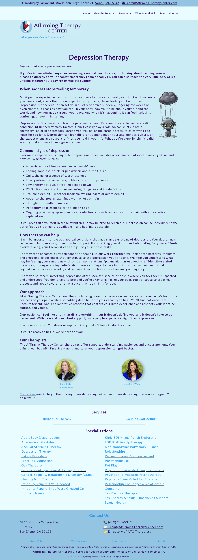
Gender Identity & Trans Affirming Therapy (53, 470)
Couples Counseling (141, 419)
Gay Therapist (31, 465)
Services (123, 13)
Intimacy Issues (32, 493)
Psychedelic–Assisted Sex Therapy (131, 479)
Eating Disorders (34, 456)
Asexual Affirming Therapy (41, 447)
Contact (173, 13)
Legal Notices (119, 541)
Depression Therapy (36, 451)
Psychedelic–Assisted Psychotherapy (133, 474)
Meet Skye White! (132, 384)
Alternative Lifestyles (37, 442)
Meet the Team (102, 13)
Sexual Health (115, 502)
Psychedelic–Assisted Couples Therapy (134, 470)
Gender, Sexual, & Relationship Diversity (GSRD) (57, 474)
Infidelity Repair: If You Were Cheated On (52, 488)
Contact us (28, 394)
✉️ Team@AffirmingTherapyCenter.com (133, 527)
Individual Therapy (57, 419)
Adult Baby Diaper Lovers (40, 437)
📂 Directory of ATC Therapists (127, 531)
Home (86, 13)
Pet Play (111, 465)
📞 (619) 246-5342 (117, 522)
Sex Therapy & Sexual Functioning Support (136, 498)
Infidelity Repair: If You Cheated (45, 484)
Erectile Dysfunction (37, 460)
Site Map (161, 541)
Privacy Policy (36, 541)
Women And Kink (145, 13)
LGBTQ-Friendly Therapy (124, 442)
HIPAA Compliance (78, 541)
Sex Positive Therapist (122, 493)
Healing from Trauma (37, 479)
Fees (162, 13)
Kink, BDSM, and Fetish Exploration (131, 437)
